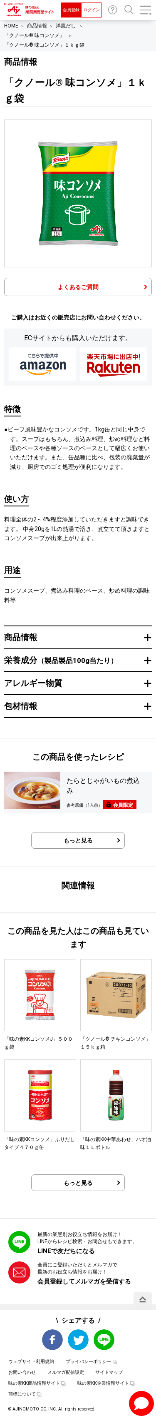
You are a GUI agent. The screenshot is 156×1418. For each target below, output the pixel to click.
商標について (22, 1394)
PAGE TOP (143, 1299)
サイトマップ (109, 1372)
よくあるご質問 (78, 287)
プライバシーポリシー (88, 1361)
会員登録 (71, 9)
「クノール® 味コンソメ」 (35, 35)
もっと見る (78, 840)
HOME (11, 26)
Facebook (52, 1339)
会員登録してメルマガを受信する (84, 1281)
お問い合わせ (112, 10)
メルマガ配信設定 (65, 1372)
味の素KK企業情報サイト (103, 1383)
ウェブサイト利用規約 (31, 1361)
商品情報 (37, 26)
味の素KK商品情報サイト (34, 1383)
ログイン (91, 9)
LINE (104, 1339)
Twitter (78, 1339)
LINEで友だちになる (66, 1251)
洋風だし (66, 26)
